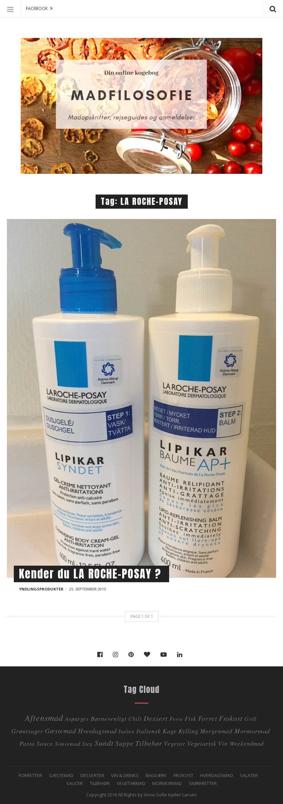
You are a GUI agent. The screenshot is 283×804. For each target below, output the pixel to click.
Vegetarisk (201, 743)
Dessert (156, 718)
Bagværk (156, 775)
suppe (124, 743)
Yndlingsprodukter (41, 589)
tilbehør (148, 742)
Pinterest (132, 655)
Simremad (67, 743)
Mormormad (167, 783)
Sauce (45, 743)
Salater (249, 775)
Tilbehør (100, 783)
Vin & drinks (125, 775)
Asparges (77, 719)
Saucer (74, 783)
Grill (250, 718)
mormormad (252, 730)
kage (170, 730)
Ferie (176, 718)
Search (272, 8)
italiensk (148, 730)
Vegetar (174, 743)
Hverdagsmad (97, 730)
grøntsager (27, 730)
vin (223, 743)
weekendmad (247, 743)
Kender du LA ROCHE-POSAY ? (90, 573)
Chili (135, 719)
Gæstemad (60, 730)
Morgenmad (216, 731)
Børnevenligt (109, 718)
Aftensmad (44, 717)
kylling (188, 730)
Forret (207, 718)
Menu (10, 8)
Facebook (101, 655)
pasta (27, 743)
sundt (104, 743)
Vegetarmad (131, 783)
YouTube (165, 655)
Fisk (190, 718)
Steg (87, 743)
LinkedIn (181, 655)
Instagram (117, 655)
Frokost (231, 718)
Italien (126, 731)
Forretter (30, 775)
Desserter (92, 775)
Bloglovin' (149, 655)
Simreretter (203, 783)
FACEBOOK (37, 8)
